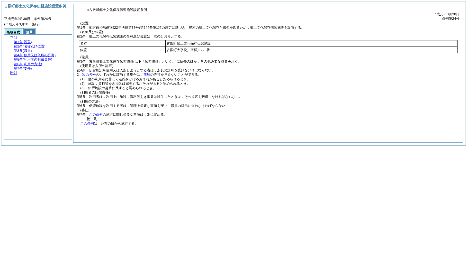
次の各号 (89, 74)
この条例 (96, 114)
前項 (147, 74)
